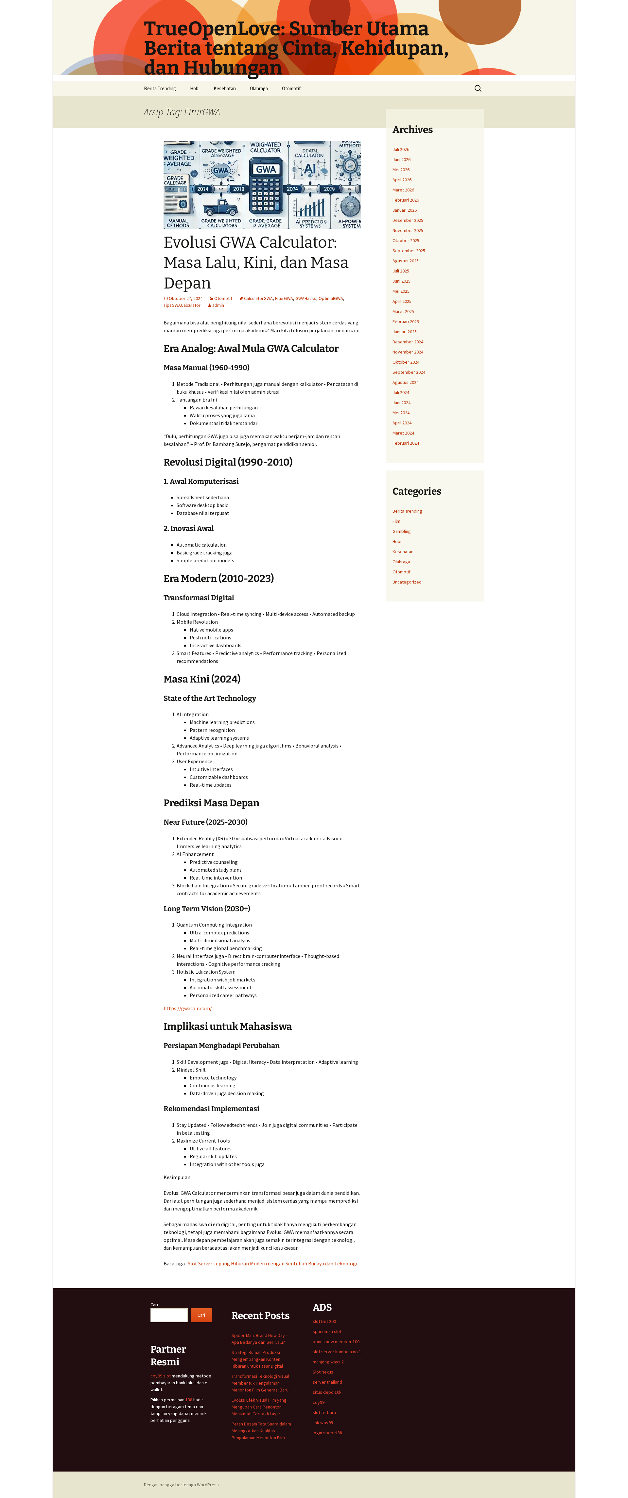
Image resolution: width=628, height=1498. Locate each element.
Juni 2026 (401, 159)
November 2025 (407, 230)
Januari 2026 (404, 210)
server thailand (327, 1382)
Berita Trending (160, 88)
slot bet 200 (324, 1321)
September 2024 (408, 372)
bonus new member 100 (336, 1341)
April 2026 (401, 180)
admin (218, 305)
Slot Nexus (323, 1372)
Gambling (401, 531)
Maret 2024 (403, 433)
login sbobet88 (327, 1433)
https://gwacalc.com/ (188, 1008)
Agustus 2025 (405, 261)
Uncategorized (407, 582)
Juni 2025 (401, 281)
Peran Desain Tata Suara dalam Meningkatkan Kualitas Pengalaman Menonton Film (261, 1430)
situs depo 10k (327, 1392)
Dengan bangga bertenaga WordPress (181, 1485)
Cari (154, 1305)
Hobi (195, 88)
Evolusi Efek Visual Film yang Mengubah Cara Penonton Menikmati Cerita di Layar (259, 1407)
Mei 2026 (401, 170)
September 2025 (408, 251)
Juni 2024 (401, 402)
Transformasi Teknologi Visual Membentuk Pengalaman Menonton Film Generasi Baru (260, 1383)
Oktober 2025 (405, 240)
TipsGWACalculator (182, 305)
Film (396, 521)
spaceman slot (327, 1331)
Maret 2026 (403, 190)
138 (189, 1400)
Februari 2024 (405, 443)
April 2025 (401, 301)
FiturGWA (284, 298)
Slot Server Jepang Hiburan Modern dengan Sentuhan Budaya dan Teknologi (272, 1263)
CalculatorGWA (258, 298)
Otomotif (291, 88)
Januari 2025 (404, 332)
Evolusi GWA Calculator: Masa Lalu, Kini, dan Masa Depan (256, 263)
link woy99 (323, 1422)
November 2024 (407, 352)
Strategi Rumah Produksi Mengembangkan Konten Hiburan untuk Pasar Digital (257, 1359)
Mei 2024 (401, 413)
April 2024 (401, 423)
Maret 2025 (403, 311)
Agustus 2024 (405, 382)
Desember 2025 (407, 220)
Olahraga (259, 88)
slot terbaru (324, 1412)
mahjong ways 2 (328, 1362)
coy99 (318, 1402)
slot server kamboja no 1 (337, 1352)
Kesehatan (225, 88)
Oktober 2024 (405, 362)
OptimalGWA (331, 298)
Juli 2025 (400, 271)
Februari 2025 (405, 321)
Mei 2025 (401, 291)
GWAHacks (305, 298)
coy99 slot (160, 1376)
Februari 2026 (405, 200)
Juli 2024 (400, 392)
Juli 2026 (400, 149)
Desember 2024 (407, 342)
